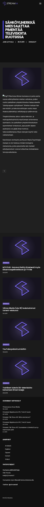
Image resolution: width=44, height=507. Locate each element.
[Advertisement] (22, 207)
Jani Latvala (8, 42)
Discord (17, 480)
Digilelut (32, 42)
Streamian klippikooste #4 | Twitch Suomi (17, 422)
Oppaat (7, 452)
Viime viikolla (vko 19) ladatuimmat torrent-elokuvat (19, 309)
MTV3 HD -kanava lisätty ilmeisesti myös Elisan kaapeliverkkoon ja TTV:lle (21, 268)
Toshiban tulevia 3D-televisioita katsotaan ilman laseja (17, 388)
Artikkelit (8, 446)
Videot (7, 459)
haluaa (31, 102)
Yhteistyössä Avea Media (11, 407)
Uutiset (7, 456)
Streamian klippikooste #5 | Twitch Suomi (16, 412)
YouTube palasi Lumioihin (14, 349)
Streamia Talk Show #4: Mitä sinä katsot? (16, 417)
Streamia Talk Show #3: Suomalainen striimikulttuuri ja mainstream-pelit (20, 428)
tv (4, 171)
